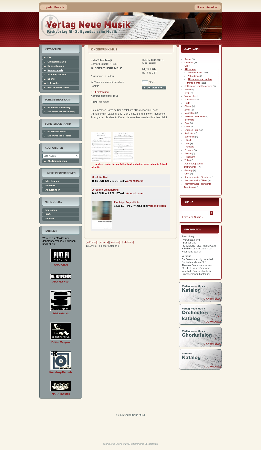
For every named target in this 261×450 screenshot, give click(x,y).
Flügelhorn (190, 157)
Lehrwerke (53, 83)
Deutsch (59, 7)
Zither (187, 109)
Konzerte (50, 185)
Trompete (189, 146)
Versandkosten (134, 181)
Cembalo (189, 62)
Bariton (188, 153)
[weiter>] (115, 242)
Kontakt (49, 219)
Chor (187, 173)
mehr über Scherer (57, 132)
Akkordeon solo (195, 72)
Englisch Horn (191, 130)
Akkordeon (190, 69)
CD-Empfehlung (100, 92)
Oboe (187, 126)
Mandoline (190, 113)
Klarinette (189, 133)
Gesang (188, 170)
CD (49, 57)
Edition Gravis (61, 313)
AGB (48, 214)
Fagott (188, 140)
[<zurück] (104, 242)
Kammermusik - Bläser (196, 180)
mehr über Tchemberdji (59, 108)
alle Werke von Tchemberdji (61, 112)
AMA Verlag (61, 264)
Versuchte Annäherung (105, 189)
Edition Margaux (60, 342)
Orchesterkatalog (57, 62)
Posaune (189, 150)
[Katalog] (200, 301)
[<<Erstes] (91, 242)
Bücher (51, 79)
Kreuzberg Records (60, 372)
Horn (187, 143)
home (86, 25)
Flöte (187, 123)
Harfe (187, 103)
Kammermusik (55, 70)
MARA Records (61, 393)
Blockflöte (189, 119)
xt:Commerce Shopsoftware (144, 444)
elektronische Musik (58, 87)
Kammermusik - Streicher (197, 177)
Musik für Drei (100, 177)
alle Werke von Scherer (59, 136)
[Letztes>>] (128, 242)
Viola (187, 93)
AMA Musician (60, 281)
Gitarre (188, 106)
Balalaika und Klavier (195, 116)
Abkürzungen (52, 190)
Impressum (51, 210)
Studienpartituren (57, 75)
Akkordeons (194, 76)
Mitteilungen (52, 181)
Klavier (188, 59)
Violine (188, 89)
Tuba (187, 160)
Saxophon (190, 136)
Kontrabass (190, 99)
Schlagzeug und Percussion (198, 86)
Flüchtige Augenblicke (127, 202)
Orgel (187, 66)
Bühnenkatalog (56, 66)
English (47, 7)
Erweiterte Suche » (192, 217)
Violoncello (190, 96)
